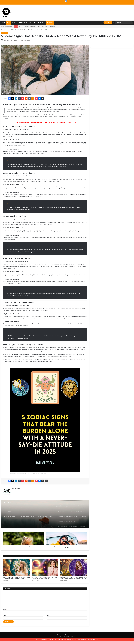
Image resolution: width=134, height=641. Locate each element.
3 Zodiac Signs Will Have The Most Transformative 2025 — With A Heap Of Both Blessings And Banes (41, 26)
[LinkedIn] (16, 98)
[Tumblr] (19, 98)
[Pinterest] (22, 98)
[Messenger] (39, 98)
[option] (45, 514)
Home (3, 22)
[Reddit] (26, 98)
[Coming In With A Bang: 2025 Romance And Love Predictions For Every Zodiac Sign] (45, 567)
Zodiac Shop (108, 22)
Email (4, 615)
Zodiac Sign (50, 22)
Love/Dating (32, 22)
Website (48, 615)
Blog (8, 22)
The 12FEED (6, 40)
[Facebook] (9, 98)
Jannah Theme (39, 639)
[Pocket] (36, 98)
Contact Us (66, 636)
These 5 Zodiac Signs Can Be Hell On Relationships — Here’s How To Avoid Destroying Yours (16, 578)
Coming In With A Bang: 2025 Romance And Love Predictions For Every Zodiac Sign (44, 578)
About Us (61, 636)
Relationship (41, 22)
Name (5, 609)
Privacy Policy (72, 636)
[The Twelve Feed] (6, 12)
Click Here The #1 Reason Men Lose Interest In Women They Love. (45, 122)
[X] (12, 98)
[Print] (46, 481)
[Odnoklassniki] (32, 98)
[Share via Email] (42, 98)
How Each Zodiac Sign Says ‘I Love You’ (25, 513)
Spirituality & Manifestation (19, 22)
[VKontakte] (29, 98)
